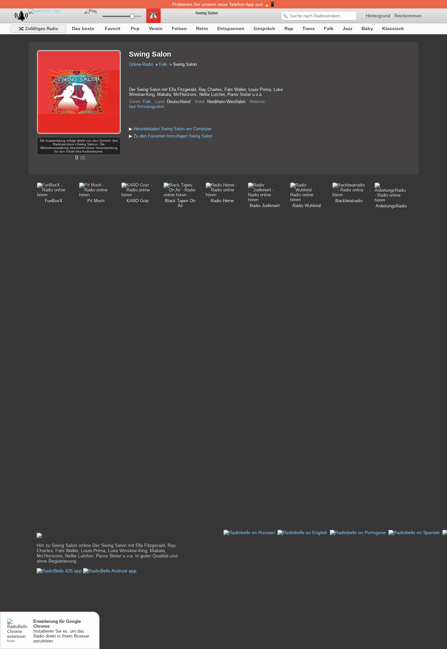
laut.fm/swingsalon (146, 106)
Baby (367, 28)
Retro (202, 28)
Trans (308, 28)
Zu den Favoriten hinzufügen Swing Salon (173, 136)
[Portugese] (358, 532)
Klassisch (393, 28)
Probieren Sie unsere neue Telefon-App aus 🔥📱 (223, 4)
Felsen (179, 28)
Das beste (83, 28)
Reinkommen (408, 15)
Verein (156, 28)
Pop (135, 28)
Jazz (347, 28)
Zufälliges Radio (41, 28)
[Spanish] (414, 532)
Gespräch (264, 28)
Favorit (112, 28)
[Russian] (250, 532)
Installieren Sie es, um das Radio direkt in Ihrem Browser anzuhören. (61, 631)
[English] (303, 532)
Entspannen (230, 28)
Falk (328, 28)
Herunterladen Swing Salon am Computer (172, 128)
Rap (288, 28)
